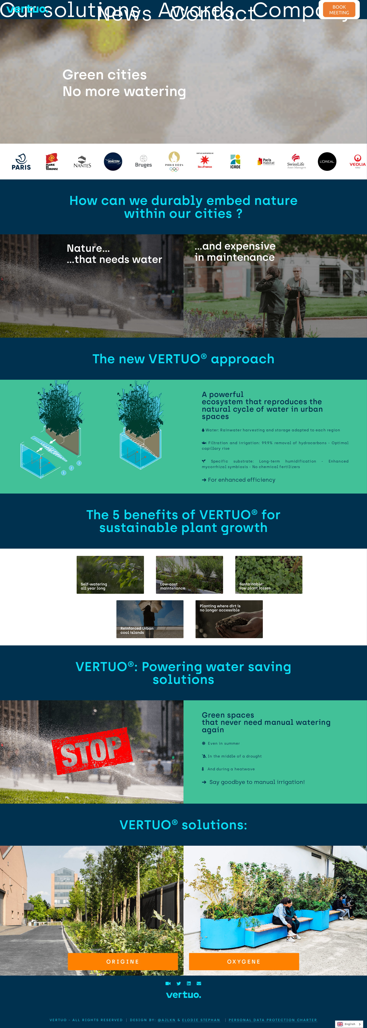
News (124, 13)
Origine (123, 961)
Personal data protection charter (273, 1020)
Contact (213, 13)
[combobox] (349, 1024)
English (350, 1024)
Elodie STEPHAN (201, 1020)
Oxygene (244, 961)
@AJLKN (167, 1020)
